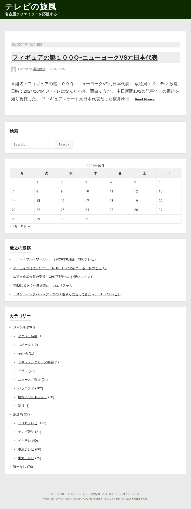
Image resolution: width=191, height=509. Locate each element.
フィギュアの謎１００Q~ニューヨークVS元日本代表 (85, 57)
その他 (23, 353)
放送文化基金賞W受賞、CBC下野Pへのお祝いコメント (53, 277)
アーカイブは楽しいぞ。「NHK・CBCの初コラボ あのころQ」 (60, 268)
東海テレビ (26, 458)
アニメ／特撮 (28, 336)
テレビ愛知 (26, 432)
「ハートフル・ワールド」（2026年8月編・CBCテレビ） (55, 259)
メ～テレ (24, 440)
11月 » (25, 226)
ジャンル (19, 327)
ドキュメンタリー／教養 (36, 362)
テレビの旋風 (31, 6)
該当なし (19, 467)
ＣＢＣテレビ (28, 423)
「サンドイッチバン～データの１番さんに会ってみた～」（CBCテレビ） (67, 294)
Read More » (145, 99)
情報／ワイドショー (32, 397)
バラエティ (26, 388)
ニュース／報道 (29, 379)
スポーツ (24, 345)
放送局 (18, 414)
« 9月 (14, 226)
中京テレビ (26, 449)
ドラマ (23, 371)
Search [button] (64, 144)
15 (38, 200)
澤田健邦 (39, 69)
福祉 (21, 406)
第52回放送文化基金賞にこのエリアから (42, 285)
